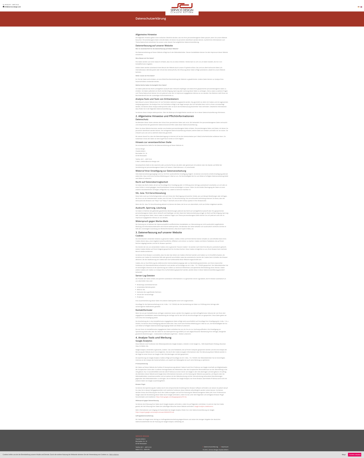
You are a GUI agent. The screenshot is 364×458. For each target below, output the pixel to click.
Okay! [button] (344, 454)
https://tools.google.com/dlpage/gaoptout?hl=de (171, 397)
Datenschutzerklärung (211, 447)
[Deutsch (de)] (358, 7)
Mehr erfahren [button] (114, 454)
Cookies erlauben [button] (355, 454)
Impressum (224, 447)
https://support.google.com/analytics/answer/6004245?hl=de (155, 412)
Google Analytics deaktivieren (203, 406)
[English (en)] (361, 7)
